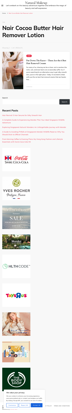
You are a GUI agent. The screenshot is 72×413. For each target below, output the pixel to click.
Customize (12, 405)
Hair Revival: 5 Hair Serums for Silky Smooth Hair (22, 115)
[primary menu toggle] (2, 5)
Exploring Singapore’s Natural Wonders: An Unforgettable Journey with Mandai (34, 127)
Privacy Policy (46, 406)
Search (5, 98)
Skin (29, 55)
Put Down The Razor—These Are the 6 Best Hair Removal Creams (46, 62)
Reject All (24, 405)
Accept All (36, 405)
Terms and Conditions (62, 406)
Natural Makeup (36, 3)
